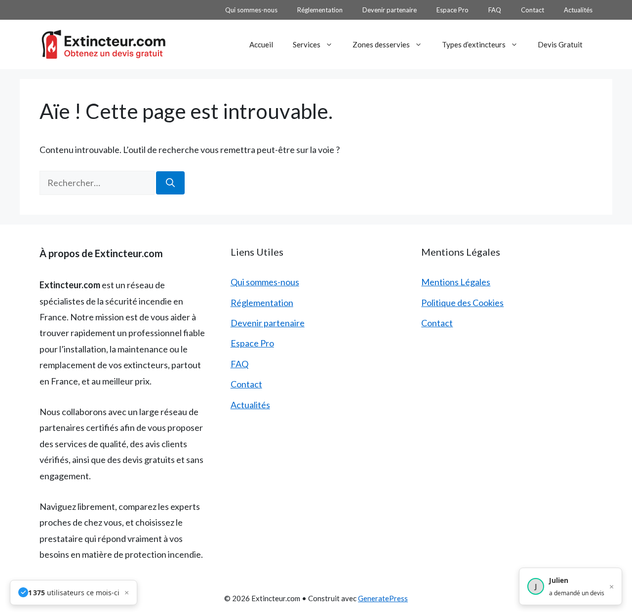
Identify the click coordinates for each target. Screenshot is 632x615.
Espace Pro (452, 10)
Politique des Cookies (462, 302)
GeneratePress (383, 598)
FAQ (494, 10)
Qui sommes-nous (251, 10)
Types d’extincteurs (474, 44)
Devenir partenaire (389, 10)
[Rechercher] (170, 182)
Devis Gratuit (560, 44)
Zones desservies (381, 44)
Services (306, 44)
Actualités (578, 10)
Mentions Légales (455, 281)
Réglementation (320, 10)
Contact (532, 10)
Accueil (261, 44)
